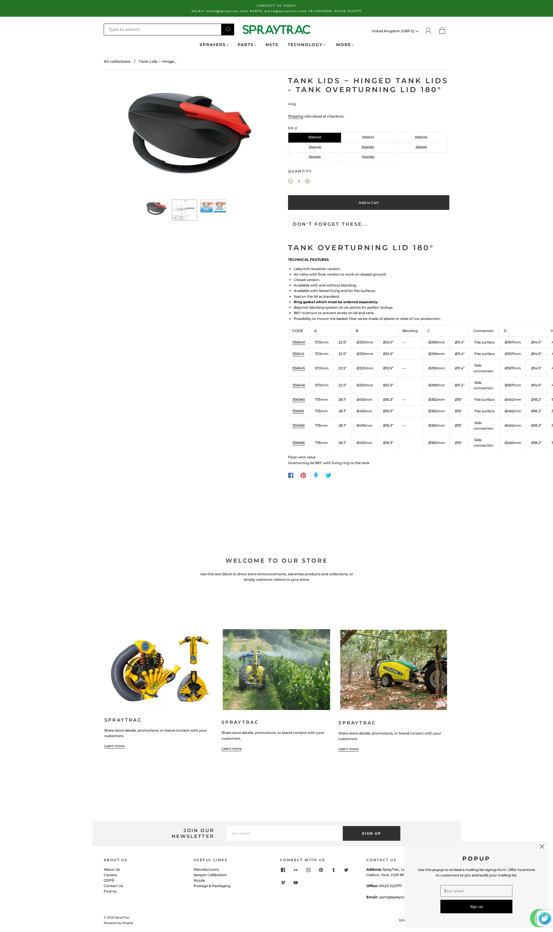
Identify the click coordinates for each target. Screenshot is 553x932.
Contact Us (113, 886)
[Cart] (442, 31)
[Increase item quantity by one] (307, 182)
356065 (314, 157)
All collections (117, 61)
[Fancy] (316, 475)
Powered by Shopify (118, 923)
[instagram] (308, 870)
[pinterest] (321, 870)
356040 (314, 137)
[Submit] (227, 29)
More (342, 44)
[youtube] (295, 882)
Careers (110, 875)
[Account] (428, 30)
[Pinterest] (303, 475)
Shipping (295, 116)
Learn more (114, 746)
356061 (421, 147)
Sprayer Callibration (210, 875)
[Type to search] (162, 29)
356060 (367, 147)
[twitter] (346, 870)
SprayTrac (122, 917)
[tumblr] (333, 870)
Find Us (110, 891)
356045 (421, 137)
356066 (368, 157)
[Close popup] (542, 847)
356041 (368, 137)
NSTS (272, 44)
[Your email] (285, 833)
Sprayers (213, 44)
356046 (314, 147)
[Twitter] (328, 475)
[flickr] (295, 870)
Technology (305, 44)
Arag (292, 104)
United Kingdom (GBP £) (393, 31)
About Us (112, 869)
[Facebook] (291, 475)
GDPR (109, 880)
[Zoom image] (184, 136)
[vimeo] (282, 882)
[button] (120, 136)
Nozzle (199, 880)
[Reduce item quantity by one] (290, 182)
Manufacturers (206, 869)
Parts (246, 44)
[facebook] (282, 870)
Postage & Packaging (212, 886)
